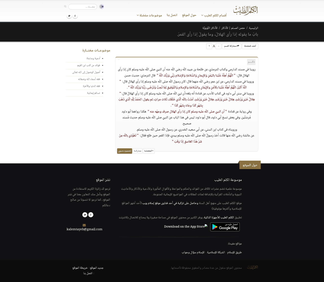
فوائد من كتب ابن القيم (88, 65)
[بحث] (65, 6)
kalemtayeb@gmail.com (84, 229)
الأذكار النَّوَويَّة (210, 28)
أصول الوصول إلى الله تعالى (86, 72)
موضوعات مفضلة (150, 16)
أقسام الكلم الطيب (215, 16)
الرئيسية (253, 28)
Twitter (69, 15)
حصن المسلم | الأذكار (233, 28)
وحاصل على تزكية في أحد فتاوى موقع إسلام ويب (170, 203)
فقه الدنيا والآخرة (91, 86)
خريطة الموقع (80, 268)
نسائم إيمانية (93, 93)
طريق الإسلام (234, 252)
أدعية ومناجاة (93, 58)
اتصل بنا (172, 15)
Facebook (75, 15)
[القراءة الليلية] (100, 6)
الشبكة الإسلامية (216, 252)
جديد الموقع (97, 268)
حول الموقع (189, 15)
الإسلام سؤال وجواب (193, 252)
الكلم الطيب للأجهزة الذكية (219, 217)
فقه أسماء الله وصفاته (89, 79)
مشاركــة (137, 151)
